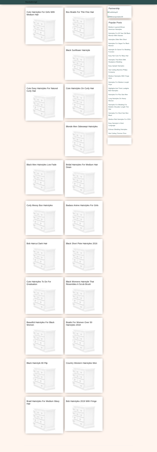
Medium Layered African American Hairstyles (116, 28)
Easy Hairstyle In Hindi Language (116, 124)
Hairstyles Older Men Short (117, 39)
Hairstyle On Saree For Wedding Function (119, 51)
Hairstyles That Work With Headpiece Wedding (117, 61)
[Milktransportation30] (115, 16)
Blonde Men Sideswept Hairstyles (82, 126)
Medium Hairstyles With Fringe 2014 (118, 77)
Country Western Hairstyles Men (81, 363)
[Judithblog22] (113, 12)
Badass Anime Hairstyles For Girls (82, 205)
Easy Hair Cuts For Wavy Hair (118, 56)
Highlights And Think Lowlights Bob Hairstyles (118, 89)
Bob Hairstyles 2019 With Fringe (81, 401)
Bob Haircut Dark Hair (37, 243)
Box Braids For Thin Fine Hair (80, 12)
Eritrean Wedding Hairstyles (117, 129)
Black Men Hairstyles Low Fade (41, 164)
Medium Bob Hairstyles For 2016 (119, 119)
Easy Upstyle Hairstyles (116, 66)
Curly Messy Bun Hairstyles (40, 205)
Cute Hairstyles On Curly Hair (80, 88)
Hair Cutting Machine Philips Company (117, 71)
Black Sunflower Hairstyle (78, 50)
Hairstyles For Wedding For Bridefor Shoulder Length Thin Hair (118, 107)
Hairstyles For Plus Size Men (118, 94)
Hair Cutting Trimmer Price (117, 133)
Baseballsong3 (31, 2)
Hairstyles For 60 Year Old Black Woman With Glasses (119, 34)
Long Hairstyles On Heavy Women (117, 100)
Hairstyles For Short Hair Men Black (118, 114)
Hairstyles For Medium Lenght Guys (118, 83)
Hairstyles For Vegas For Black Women (118, 44)
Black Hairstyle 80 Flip (37, 363)
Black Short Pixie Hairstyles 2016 (81, 243)
